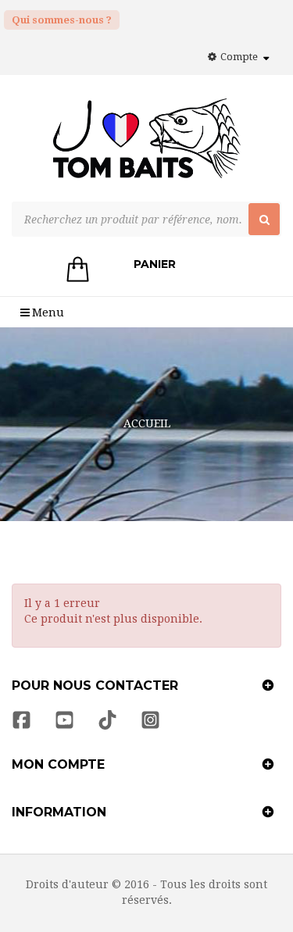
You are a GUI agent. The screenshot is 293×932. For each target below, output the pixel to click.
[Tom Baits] (147, 145)
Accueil (146, 423)
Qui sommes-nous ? (62, 20)
